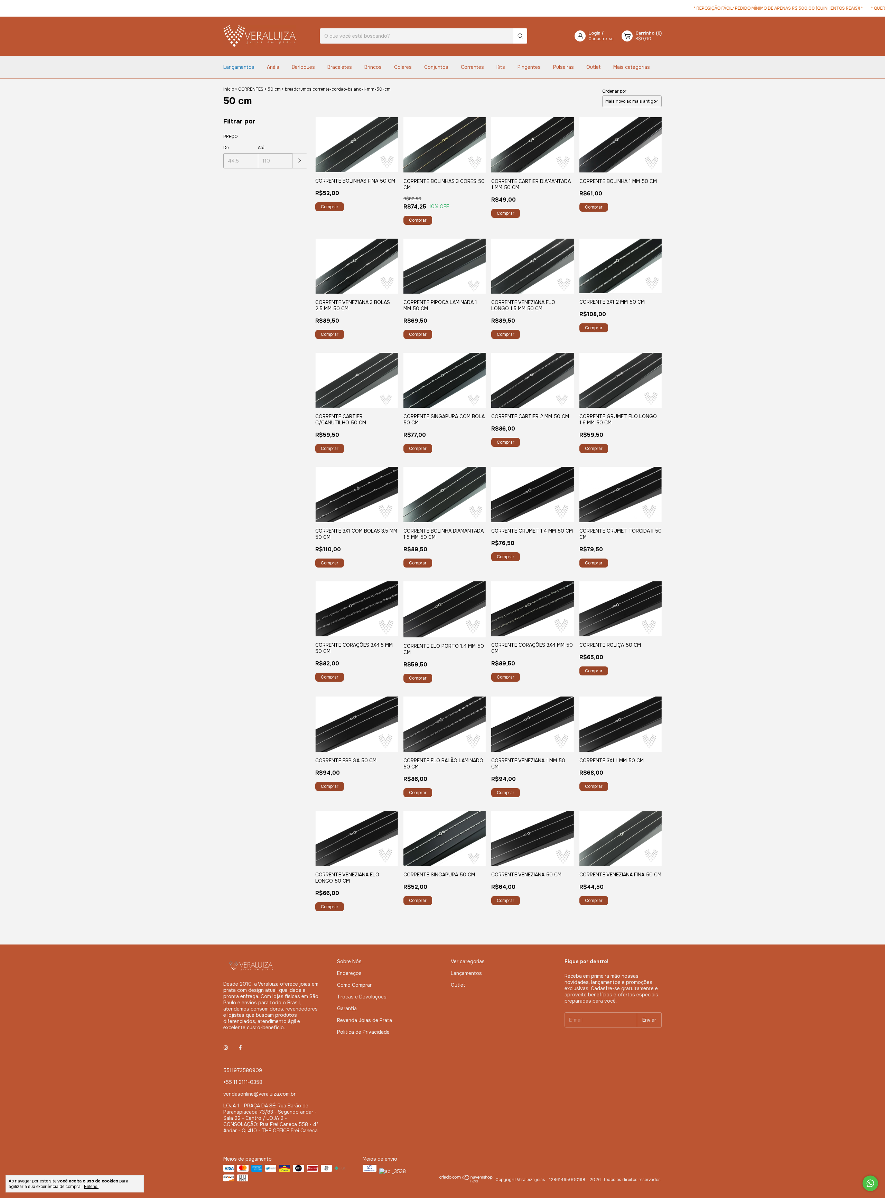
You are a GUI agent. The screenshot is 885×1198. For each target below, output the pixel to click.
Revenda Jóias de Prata (364, 1020)
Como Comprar (354, 985)
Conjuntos (436, 67)
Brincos (373, 67)
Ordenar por (614, 91)
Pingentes (529, 67)
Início (228, 89)
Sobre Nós (349, 961)
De (226, 147)
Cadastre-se (600, 39)
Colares (403, 67)
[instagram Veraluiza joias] (225, 1047)
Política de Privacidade (363, 1032)
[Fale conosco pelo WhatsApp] (870, 1183)
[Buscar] (520, 36)
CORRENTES (250, 89)
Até (261, 147)
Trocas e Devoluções (361, 997)
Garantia (347, 1008)
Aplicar (299, 161)
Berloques (303, 67)
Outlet (593, 67)
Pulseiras (563, 67)
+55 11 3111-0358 (242, 1082)
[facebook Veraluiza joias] (240, 1047)
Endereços (349, 973)
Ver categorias (468, 961)
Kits (500, 67)
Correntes (472, 67)
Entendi (91, 1186)
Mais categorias (631, 67)
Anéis (273, 67)
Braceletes (339, 67)
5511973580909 (242, 1070)
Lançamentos (238, 67)
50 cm (274, 89)
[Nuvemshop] (466, 1181)
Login (594, 33)
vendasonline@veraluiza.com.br (259, 1094)
